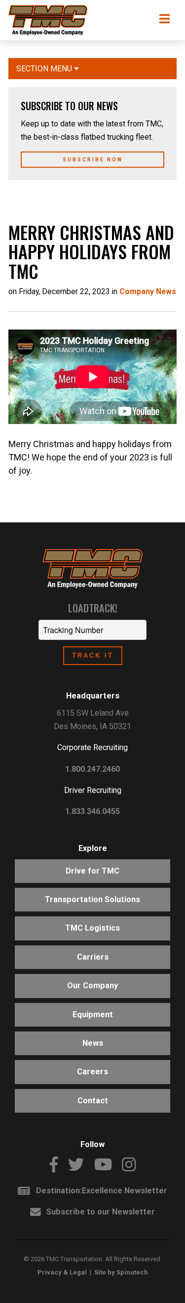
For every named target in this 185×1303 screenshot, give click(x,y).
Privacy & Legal (62, 1272)
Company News (147, 291)
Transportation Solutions (92, 899)
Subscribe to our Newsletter (97, 1211)
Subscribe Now (93, 159)
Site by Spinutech (121, 1272)
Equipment (93, 1014)
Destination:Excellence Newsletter (98, 1190)
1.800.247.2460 (92, 769)
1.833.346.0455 (92, 811)
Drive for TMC (92, 871)
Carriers (93, 957)
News (92, 1043)
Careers (92, 1071)
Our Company (92, 985)
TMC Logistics (92, 928)
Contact (92, 1100)
